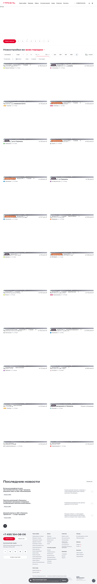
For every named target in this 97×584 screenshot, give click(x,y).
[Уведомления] (89, 3)
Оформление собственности (65, 542)
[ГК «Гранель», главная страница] (9, 3)
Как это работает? (55, 581)
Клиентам (59, 3)
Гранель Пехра (36, 553)
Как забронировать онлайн (82, 536)
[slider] (36, 56)
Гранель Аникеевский (37, 551)
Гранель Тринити (36, 560)
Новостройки (22, 3)
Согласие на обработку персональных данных (57, 576)
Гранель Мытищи (36, 549)
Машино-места (50, 540)
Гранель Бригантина (37, 558)
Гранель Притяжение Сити (38, 545)
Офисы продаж (79, 552)
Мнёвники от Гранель (37, 538)
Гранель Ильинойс (36, 554)
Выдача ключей (65, 536)
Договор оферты (36, 572)
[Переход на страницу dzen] (20, 551)
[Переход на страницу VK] (10, 551)
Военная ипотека (50, 555)
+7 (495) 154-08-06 (80, 3)
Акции (53, 3)
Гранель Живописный (37, 556)
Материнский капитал (51, 559)
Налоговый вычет (65, 544)
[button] (94, 581)
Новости (63, 557)
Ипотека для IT (50, 553)
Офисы (37, 3)
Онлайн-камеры (65, 540)
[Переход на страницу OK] (25, 551)
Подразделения (79, 556)
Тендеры (78, 544)
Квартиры (30, 3)
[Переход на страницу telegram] (5, 551)
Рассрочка (49, 563)
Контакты (65, 3)
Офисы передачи (80, 554)
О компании (64, 554)
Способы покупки (45, 3)
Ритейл (77, 546)
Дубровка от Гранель (37, 541)
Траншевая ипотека (51, 557)
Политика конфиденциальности (39, 576)
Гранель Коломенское (37, 547)
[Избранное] (92, 3)
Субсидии (49, 561)
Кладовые (49, 541)
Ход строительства (66, 538)
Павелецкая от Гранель (37, 540)
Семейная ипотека (51, 551)
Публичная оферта (80, 538)
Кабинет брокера (36, 570)
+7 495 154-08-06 (14, 534)
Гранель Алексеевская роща (38, 562)
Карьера (63, 555)
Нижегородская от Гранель (38, 536)
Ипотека (49, 550)
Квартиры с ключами (51, 538)
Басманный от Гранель (37, 543)
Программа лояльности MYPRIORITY (67, 547)
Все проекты (35, 564)
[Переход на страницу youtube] (15, 551)
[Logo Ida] (81, 578)
